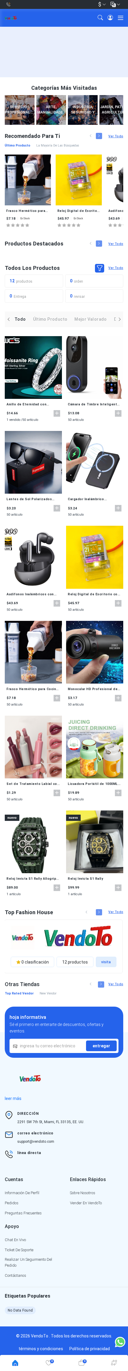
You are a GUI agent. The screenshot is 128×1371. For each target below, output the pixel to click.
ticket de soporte (19, 1250)
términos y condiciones (40, 1348)
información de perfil (22, 1193)
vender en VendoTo (86, 1203)
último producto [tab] (17, 145)
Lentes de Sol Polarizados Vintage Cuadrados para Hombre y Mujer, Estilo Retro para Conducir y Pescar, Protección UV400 (31, 499)
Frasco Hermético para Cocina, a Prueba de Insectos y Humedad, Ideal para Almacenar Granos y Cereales (27, 211)
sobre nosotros (82, 1193)
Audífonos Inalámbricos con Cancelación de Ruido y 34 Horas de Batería (30, 594)
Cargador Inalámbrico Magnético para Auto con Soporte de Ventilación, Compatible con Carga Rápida (93, 499)
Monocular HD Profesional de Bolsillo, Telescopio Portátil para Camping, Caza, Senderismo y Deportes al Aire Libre (94, 689)
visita (106, 962)
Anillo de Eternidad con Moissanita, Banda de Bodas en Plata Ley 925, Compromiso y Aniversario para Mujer (33, 404)
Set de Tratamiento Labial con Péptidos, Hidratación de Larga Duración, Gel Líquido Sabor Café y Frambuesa (33, 784)
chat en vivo (15, 1240)
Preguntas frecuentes (23, 1213)
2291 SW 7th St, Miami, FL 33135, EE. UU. (50, 1122)
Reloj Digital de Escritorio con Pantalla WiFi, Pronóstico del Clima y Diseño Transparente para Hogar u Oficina (78, 211)
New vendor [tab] (48, 993)
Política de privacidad (89, 1348)
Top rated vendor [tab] (19, 993)
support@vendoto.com (35, 1141)
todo (20, 319)
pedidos (11, 1203)
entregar (101, 1045)
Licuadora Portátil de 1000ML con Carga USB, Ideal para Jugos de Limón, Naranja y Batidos (93, 784)
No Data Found (20, 1310)
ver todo (115, 136)
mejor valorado (90, 319)
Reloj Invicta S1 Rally (85, 879)
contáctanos (15, 1275)
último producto (50, 319)
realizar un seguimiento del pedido (28, 1262)
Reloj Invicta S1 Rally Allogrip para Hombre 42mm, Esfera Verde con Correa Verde (31, 879)
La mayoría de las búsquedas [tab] (57, 145)
